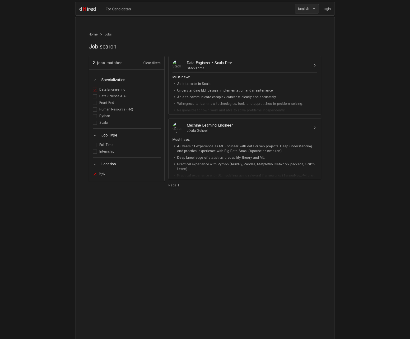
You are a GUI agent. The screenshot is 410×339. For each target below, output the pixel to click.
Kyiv (102, 174)
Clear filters (152, 63)
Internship (106, 151)
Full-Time (106, 145)
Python (104, 116)
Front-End (106, 103)
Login (327, 9)
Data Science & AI (112, 96)
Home (93, 34)
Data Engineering (112, 89)
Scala (103, 122)
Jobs (108, 34)
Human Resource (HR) (116, 109)
